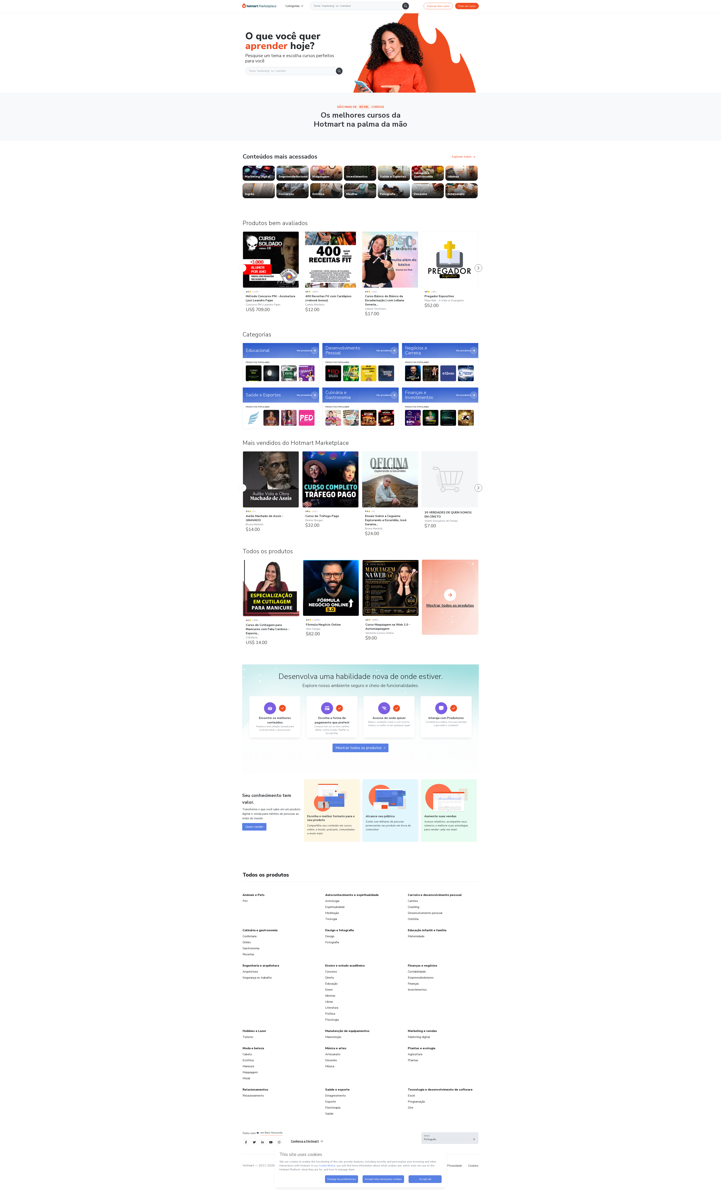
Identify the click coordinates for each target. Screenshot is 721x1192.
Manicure (248, 1066)
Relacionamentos (255, 1090)
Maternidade (416, 936)
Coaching (413, 907)
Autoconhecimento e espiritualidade (352, 895)
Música (329, 1066)
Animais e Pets (254, 895)
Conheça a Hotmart (305, 1141)
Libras (329, 1002)
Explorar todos (461, 157)
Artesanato (332, 1054)
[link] (259, 173)
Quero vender (254, 827)
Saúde (329, 1114)
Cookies (473, 1166)
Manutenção (333, 1037)
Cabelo (247, 1054)
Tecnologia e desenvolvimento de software (440, 1090)
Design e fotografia (339, 930)
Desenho (331, 1060)
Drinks (247, 942)
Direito (329, 978)
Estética (248, 1060)
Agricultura (415, 1054)
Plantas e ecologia (421, 1048)
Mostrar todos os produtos (359, 747)
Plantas (413, 1060)
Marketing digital (419, 1037)
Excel (411, 1096)
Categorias (292, 6)
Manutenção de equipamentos (347, 1031)
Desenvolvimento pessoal (425, 913)
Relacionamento (253, 1096)
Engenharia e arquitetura (261, 966)
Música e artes (335, 1048)
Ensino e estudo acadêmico (345, 966)
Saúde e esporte (337, 1090)
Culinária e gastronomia (260, 930)
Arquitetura (250, 972)
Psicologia (332, 1020)
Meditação (332, 913)
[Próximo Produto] (478, 264)
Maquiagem (250, 1072)
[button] (449, 1138)
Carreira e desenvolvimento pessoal (435, 895)
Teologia (331, 919)
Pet (245, 901)
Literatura (331, 1008)
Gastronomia (251, 948)
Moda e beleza (253, 1048)
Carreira (413, 901)
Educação (331, 984)
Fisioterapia (332, 1108)
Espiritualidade (335, 907)
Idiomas (330, 996)
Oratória (413, 919)
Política (330, 1014)
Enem (329, 990)
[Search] (405, 6)
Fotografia (332, 942)
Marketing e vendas (422, 1031)
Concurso (331, 972)
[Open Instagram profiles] (279, 1142)
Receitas (248, 954)
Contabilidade (417, 972)
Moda (246, 1078)
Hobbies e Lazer (254, 1031)
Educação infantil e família (427, 930)
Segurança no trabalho (257, 978)
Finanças (413, 984)
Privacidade (454, 1166)
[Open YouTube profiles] (271, 1142)
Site (410, 1108)
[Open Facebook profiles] (246, 1142)
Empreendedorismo (421, 978)
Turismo (248, 1037)
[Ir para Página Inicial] (259, 6)
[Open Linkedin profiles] (262, 1142)
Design (329, 936)
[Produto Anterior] (242, 264)
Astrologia (332, 901)
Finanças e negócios (422, 966)
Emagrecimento (335, 1096)
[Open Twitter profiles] (254, 1142)
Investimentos (417, 990)
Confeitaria (249, 936)
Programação (416, 1102)
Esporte (330, 1102)
